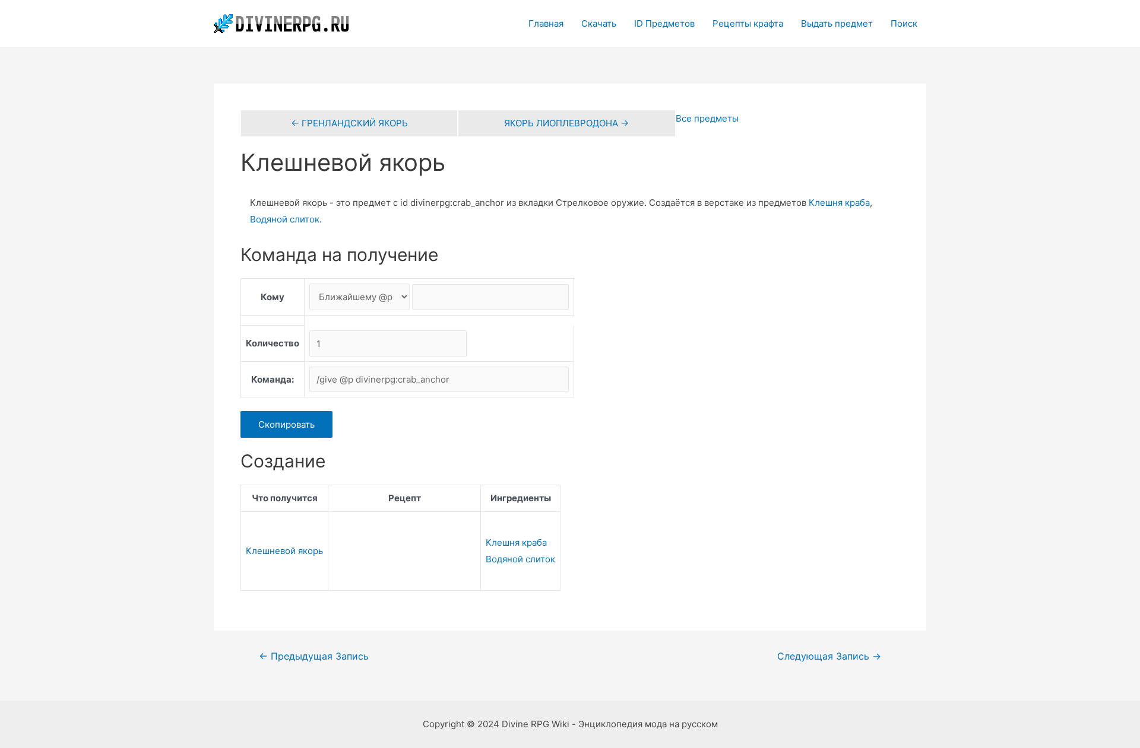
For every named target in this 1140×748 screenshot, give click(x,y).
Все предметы (707, 118)
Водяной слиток (284, 219)
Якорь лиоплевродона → (566, 123)
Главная (545, 23)
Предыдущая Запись (314, 656)
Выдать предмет (837, 23)
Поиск (904, 23)
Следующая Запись (829, 656)
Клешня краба (839, 202)
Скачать (598, 23)
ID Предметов (664, 23)
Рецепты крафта (747, 23)
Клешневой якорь (284, 550)
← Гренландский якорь (349, 123)
